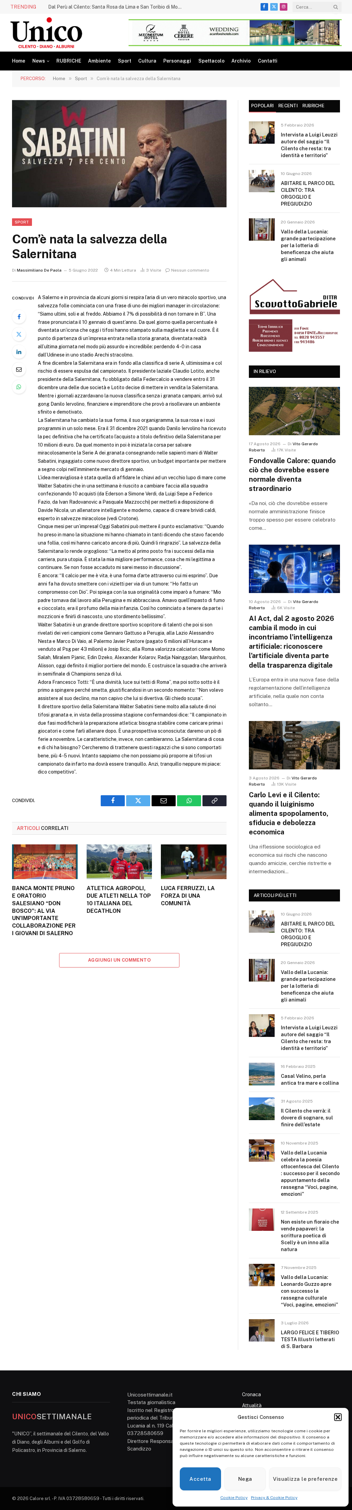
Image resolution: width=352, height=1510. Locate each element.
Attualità (252, 1405)
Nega (245, 1479)
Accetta (200, 1479)
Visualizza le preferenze (305, 1479)
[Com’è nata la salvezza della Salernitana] (119, 153)
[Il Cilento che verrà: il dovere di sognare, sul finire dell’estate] (262, 1108)
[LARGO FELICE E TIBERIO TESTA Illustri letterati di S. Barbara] (262, 1330)
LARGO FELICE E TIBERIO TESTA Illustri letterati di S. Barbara (310, 1339)
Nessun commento (190, 270)
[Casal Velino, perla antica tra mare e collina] (262, 1074)
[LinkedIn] (19, 352)
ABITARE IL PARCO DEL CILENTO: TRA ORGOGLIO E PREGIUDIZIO (308, 193)
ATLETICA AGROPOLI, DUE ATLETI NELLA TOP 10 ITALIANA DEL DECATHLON (119, 899)
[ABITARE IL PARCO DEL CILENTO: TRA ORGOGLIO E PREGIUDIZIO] (262, 181)
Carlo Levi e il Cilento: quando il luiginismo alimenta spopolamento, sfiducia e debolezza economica (288, 813)
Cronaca (251, 1394)
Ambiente (99, 61)
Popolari (262, 105)
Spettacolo (211, 61)
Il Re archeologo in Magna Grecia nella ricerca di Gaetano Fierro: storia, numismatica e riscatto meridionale (79, 10)
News (38, 61)
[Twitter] (19, 334)
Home (18, 61)
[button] (337, 1417)
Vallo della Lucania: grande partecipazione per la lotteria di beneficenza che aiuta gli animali (308, 245)
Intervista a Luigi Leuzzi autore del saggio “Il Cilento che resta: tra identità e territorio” (309, 145)
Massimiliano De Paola (39, 270)
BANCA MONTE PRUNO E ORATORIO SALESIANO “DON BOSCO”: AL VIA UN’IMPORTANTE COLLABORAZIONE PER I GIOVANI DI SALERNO (44, 911)
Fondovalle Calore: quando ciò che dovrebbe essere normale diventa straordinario (292, 475)
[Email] (19, 369)
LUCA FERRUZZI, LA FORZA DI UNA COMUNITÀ (188, 896)
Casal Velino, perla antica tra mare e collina (310, 1079)
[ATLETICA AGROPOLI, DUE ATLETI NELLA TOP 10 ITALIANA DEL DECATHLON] (119, 861)
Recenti (288, 105)
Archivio (241, 61)
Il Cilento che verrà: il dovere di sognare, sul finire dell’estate (307, 1117)
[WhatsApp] (19, 387)
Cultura (147, 61)
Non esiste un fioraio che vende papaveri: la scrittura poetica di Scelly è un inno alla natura (310, 1235)
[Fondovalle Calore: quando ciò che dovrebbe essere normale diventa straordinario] (294, 411)
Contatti (267, 61)
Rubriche (313, 105)
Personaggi (177, 61)
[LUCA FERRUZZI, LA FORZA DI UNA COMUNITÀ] (194, 861)
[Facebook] (19, 317)
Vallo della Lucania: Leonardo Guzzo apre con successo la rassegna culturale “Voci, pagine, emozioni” (309, 1290)
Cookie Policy (234, 1497)
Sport (124, 61)
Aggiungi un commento (119, 960)
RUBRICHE (68, 61)
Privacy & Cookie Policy (274, 1497)
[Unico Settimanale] (46, 33)
